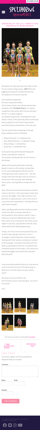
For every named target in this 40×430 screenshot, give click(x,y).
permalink (32, 337)
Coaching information (9, 420)
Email (16, 380)
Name (4, 380)
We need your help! (31, 345)
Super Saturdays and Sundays (9, 346)
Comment (5, 364)
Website (4, 390)
